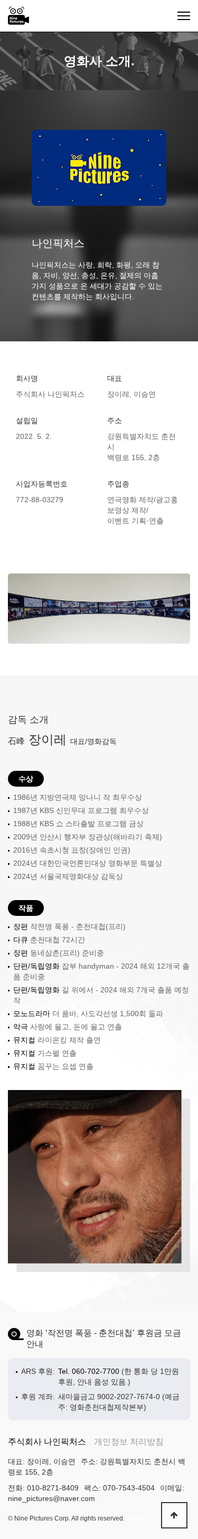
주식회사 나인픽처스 (47, 1441)
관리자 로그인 (146, 1518)
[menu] (183, 16)
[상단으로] (174, 1515)
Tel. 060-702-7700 (88, 1371)
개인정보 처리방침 (129, 1441)
